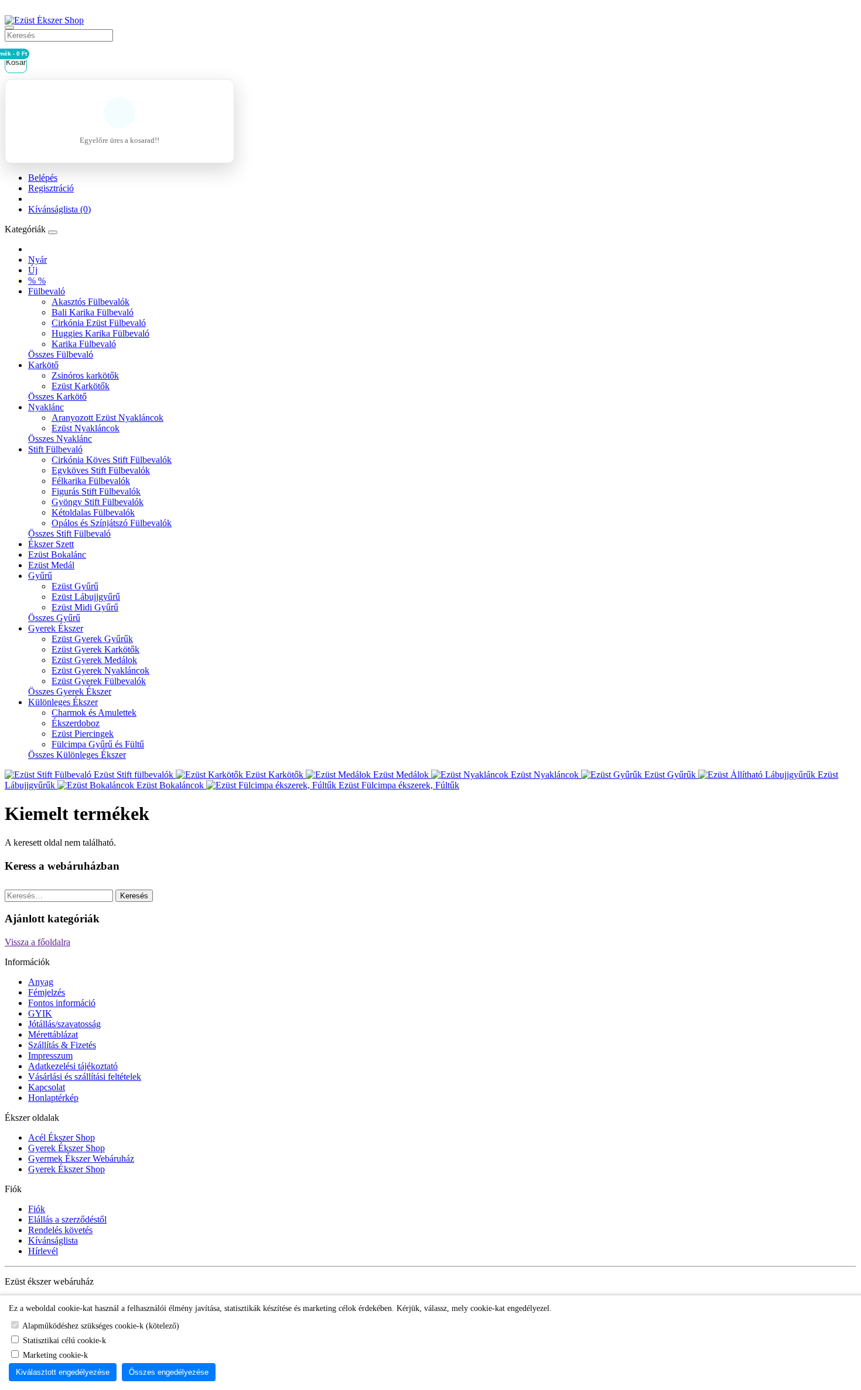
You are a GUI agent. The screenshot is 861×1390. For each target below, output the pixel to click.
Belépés (42, 178)
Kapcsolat (46, 1087)
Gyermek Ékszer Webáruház (81, 1159)
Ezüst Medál (51, 565)
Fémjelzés (46, 992)
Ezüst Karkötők (81, 386)
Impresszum (50, 1055)
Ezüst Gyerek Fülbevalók (99, 681)
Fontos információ (61, 1003)
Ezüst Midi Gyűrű (85, 607)
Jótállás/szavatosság (64, 1024)
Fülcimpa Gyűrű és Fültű (98, 744)
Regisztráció (51, 188)
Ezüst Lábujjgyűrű (86, 597)
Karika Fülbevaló (84, 344)
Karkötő (43, 365)
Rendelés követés (60, 1230)
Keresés (134, 895)
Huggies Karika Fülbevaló (100, 333)
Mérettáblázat (53, 1034)
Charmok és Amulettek (94, 713)
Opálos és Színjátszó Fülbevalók (112, 523)
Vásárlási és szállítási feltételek (84, 1077)
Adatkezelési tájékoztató (73, 1066)
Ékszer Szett (51, 544)
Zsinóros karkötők (85, 375)
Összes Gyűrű (54, 618)
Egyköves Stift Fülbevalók (101, 470)
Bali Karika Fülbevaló (93, 312)
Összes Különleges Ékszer (77, 755)
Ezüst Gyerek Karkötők (95, 649)
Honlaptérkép (53, 1098)
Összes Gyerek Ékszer (69, 691)
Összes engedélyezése (169, 1372)
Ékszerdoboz (76, 723)
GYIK (40, 1013)
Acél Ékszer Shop (61, 1137)
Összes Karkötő (57, 396)
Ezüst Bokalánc (57, 555)
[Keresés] (9, 27)
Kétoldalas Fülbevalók (93, 512)
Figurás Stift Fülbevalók (96, 491)
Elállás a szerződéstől (67, 1219)
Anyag (40, 982)
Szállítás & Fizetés (62, 1045)
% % (37, 281)
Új (32, 270)
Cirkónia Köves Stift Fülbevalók (112, 460)
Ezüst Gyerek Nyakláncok (100, 670)
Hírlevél (43, 1251)
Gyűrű (40, 576)
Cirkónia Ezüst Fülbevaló (99, 323)
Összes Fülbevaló (60, 354)
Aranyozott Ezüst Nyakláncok (107, 418)
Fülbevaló (46, 291)
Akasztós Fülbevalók (90, 302)
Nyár (37, 260)
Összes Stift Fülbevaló (69, 533)
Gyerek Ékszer (55, 628)
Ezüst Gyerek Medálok (94, 660)
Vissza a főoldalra (37, 942)
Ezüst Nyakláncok (85, 428)
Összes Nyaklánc (60, 439)
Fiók (36, 1209)
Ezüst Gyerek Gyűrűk (92, 639)
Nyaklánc (46, 407)
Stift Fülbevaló (55, 449)
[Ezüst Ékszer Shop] (44, 20)
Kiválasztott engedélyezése (63, 1372)
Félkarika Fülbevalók (91, 481)
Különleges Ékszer (63, 702)
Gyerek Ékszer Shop (66, 1148)
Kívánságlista (53, 1240)
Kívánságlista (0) (59, 209)
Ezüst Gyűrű (75, 586)
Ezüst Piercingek (83, 734)
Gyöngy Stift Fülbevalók (98, 502)
